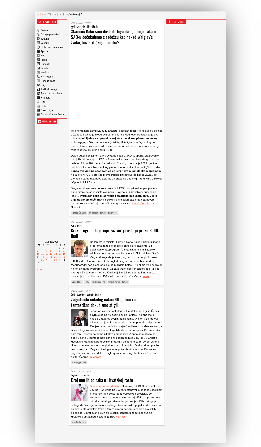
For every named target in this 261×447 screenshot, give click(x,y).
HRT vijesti (47, 76)
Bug (43, 85)
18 (42, 257)
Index (44, 59)
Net (43, 55)
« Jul (39, 269)
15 (60, 254)
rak (104, 282)
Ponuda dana (48, 80)
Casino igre (47, 110)
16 (64, 254)
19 (46, 257)
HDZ (87, 282)
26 (46, 260)
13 (51, 254)
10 (38, 254)
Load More (117, 434)
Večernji (45, 43)
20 (51, 257)
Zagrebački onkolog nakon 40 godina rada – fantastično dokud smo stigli (107, 302)
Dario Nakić (77, 282)
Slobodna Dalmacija (52, 47)
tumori (103, 213)
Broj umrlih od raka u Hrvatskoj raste (102, 379)
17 (38, 257)
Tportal (44, 51)
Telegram (95, 356)
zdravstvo (113, 213)
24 (38, 260)
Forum (44, 30)
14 (55, 254)
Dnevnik (45, 64)
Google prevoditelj (51, 34)
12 (46, 254)
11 (42, 254)
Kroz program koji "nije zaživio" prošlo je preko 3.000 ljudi (115, 233)
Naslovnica (41, 14)
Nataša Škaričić (141, 203)
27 (51, 260)
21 (55, 257)
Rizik (43, 101)
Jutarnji (45, 38)
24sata (44, 68)
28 (55, 260)
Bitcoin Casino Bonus (53, 114)
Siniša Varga (114, 282)
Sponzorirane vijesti (51, 93)
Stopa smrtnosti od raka (104, 385)
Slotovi (44, 106)
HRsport (45, 97)
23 (64, 257)
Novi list (45, 72)
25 (42, 260)
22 (60, 257)
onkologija (93, 213)
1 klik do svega (49, 89)
